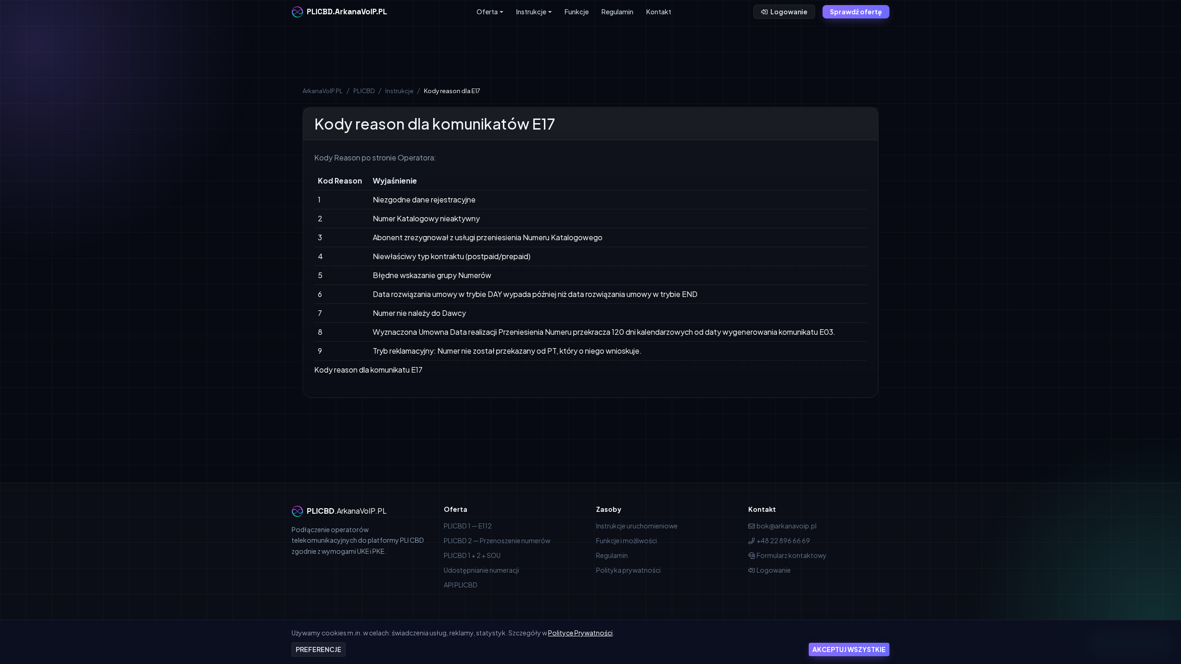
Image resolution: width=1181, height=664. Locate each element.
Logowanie (788, 11)
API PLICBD (460, 585)
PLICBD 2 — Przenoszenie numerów (497, 540)
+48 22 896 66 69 (783, 540)
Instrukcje (531, 11)
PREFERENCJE (318, 649)
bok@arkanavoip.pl (787, 526)
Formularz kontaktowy (792, 555)
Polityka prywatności (628, 570)
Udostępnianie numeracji (481, 570)
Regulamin (617, 11)
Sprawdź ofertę (856, 11)
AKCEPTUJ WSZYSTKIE (849, 649)
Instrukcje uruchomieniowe (637, 526)
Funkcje (577, 11)
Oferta (487, 11)
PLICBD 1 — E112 (468, 526)
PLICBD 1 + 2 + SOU (472, 555)
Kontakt (658, 11)
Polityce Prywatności (580, 632)
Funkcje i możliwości (626, 540)
